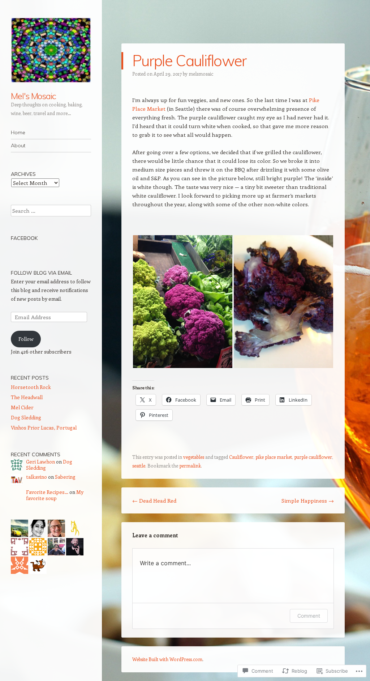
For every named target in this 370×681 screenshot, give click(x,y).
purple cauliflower (313, 457)
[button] (182, 301)
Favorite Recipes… (47, 491)
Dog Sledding (26, 417)
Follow (26, 338)
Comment (308, 616)
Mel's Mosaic (33, 95)
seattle (138, 465)
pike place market (273, 457)
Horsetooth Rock (31, 387)
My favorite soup (54, 495)
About (18, 145)
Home (18, 132)
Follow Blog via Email (41, 273)
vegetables (193, 457)
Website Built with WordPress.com (167, 659)
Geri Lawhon (40, 461)
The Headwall (27, 397)
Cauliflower (241, 457)
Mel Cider (22, 407)
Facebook (24, 238)
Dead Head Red (154, 500)
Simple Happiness (307, 500)
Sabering (65, 476)
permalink (190, 465)
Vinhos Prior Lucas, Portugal (44, 427)
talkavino (36, 476)
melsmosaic (201, 74)
